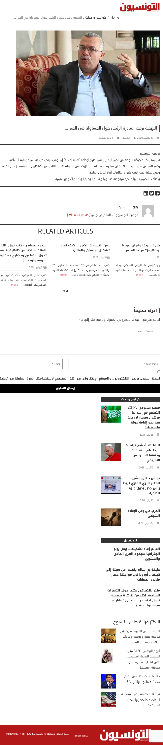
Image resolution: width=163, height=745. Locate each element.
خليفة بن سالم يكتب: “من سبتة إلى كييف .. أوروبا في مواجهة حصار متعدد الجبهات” (133, 575)
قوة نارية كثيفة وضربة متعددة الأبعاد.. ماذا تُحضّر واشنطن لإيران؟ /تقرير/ (140, 700)
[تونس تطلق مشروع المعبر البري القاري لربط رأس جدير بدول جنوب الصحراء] (111, 486)
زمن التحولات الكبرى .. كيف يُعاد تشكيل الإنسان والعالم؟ (69, 247)
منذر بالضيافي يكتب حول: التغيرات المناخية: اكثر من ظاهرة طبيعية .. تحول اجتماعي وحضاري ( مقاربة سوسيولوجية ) (133, 597)
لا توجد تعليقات (106, 138)
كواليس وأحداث (95, 17)
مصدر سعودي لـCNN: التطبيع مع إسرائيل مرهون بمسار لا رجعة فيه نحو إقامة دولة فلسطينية (143, 417)
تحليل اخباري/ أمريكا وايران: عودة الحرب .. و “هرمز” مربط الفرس (132, 247)
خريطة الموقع (81, 736)
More (48, 275)
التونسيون (125, 138)
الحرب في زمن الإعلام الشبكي (143, 513)
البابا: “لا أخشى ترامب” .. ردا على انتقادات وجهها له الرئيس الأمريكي (142, 452)
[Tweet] (151, 193)
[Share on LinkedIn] (146, 193)
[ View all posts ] (78, 215)
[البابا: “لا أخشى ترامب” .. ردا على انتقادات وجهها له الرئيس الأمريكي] (111, 453)
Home (115, 17)
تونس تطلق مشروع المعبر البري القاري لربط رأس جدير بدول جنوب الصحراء (141, 485)
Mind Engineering (18, 734)
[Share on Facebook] (157, 193)
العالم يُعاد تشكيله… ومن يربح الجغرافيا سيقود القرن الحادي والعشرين (137, 554)
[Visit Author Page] (148, 216)
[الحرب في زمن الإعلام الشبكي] (111, 518)
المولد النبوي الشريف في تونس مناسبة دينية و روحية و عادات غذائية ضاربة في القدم (139, 637)
